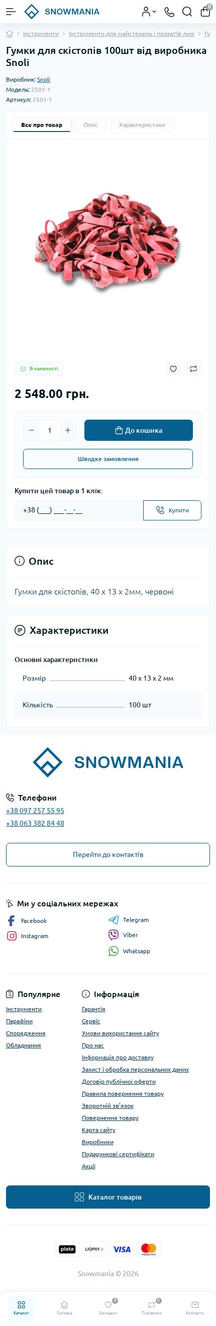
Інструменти (41, 33)
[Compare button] (193, 369)
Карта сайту (99, 1129)
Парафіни (19, 1021)
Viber (130, 935)
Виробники (98, 1142)
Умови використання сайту (120, 1033)
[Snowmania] (108, 762)
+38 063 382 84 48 (35, 823)
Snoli (43, 79)
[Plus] (68, 430)
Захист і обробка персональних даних (135, 1069)
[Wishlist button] (173, 369)
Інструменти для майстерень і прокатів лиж (131, 33)
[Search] (187, 12)
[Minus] (32, 430)
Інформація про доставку (118, 1057)
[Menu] (11, 11)
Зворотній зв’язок (108, 1105)
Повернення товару (110, 1117)
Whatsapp (136, 951)
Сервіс (91, 1021)
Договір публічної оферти (119, 1081)
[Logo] (61, 11)
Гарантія (93, 1009)
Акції (88, 1166)
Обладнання (23, 1045)
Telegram (136, 919)
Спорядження (26, 1033)
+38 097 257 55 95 (35, 811)
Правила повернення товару (123, 1093)
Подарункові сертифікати (118, 1154)
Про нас (93, 1045)
